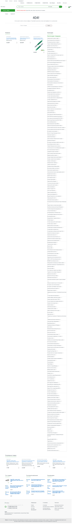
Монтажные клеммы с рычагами (53, 168)
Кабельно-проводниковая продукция (53, 425)
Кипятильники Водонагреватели (53, 395)
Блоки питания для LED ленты (52, 64)
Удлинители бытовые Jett (51, 234)
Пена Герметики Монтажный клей (53, 371)
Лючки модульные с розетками (52, 253)
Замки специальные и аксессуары (53, 310)
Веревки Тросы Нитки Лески (52, 45)
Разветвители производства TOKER (53, 101)
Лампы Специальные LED (51, 192)
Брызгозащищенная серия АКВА (53, 123)
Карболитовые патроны (51, 175)
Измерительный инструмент (52, 155)
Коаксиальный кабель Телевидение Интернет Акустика (55, 435)
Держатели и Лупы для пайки (52, 275)
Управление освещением (51, 404)
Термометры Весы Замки (51, 308)
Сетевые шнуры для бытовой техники (53, 221)
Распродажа (43, 10)
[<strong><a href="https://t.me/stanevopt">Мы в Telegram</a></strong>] (49, 3)
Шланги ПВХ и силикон (29, 10)
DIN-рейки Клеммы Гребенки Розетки (53, 328)
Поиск (49, 25)
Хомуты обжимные (50, 110)
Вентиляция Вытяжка (51, 216)
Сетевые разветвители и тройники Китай (54, 97)
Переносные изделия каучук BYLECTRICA (54, 125)
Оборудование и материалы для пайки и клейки (55, 262)
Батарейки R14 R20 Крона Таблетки (53, 88)
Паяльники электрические (52, 277)
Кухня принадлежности (36, 36)
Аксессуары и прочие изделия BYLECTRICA (54, 118)
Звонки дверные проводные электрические (55, 82)
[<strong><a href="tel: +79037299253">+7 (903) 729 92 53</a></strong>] (34, 3)
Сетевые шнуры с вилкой (51, 223)
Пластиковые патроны (51, 177)
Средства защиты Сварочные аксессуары (24, 37)
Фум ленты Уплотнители (51, 367)
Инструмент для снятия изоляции (53, 284)
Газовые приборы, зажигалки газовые (53, 297)
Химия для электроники (51, 273)
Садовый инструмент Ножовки (52, 151)
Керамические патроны (51, 173)
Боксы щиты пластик (51, 332)
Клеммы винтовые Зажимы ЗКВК (53, 166)
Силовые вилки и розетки (51, 251)
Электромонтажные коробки (52, 199)
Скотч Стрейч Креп (50, 378)
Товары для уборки (50, 51)
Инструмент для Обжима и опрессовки (54, 286)
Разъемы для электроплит (52, 255)
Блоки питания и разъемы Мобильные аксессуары (56, 60)
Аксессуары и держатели (51, 77)
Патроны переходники (51, 179)
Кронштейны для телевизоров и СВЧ (53, 384)
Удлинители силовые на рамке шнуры (53, 238)
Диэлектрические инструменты (53, 288)
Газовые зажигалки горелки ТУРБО (53, 299)
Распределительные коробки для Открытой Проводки (56, 201)
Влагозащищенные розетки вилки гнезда (54, 419)
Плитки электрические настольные (53, 399)
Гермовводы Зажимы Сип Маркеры (53, 325)
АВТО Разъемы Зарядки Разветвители (54, 62)
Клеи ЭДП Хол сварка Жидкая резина (53, 375)
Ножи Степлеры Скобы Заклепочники (53, 153)
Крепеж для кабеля (50, 427)
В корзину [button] (16, 43)
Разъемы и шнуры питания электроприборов (55, 66)
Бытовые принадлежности (52, 53)
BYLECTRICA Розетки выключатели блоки (54, 116)
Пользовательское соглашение (48, 506)
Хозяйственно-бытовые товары (53, 38)
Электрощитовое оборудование (53, 321)
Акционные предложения (21, 10)
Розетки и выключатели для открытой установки (55, 127)
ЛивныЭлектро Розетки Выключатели (54, 257)
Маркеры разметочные (51, 369)
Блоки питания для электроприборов (53, 73)
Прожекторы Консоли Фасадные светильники (55, 347)
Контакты (33, 506)
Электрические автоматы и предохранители (55, 443)
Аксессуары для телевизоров (52, 382)
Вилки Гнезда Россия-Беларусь (26, 459)
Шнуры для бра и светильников (52, 225)
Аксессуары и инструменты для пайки (54, 270)
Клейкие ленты (50, 373)
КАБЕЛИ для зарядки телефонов (53, 71)
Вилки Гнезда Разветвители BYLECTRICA (54, 120)
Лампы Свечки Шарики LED (52, 194)
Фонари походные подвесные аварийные (54, 358)
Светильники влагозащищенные (53, 343)
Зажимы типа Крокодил (51, 160)
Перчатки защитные (51, 56)
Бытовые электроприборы (52, 393)
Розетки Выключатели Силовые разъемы (54, 249)
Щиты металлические (51, 330)
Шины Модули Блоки (51, 323)
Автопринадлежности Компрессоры (53, 212)
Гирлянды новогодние (51, 349)
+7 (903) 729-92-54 (12, 508)
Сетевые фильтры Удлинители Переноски (54, 227)
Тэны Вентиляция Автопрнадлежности (54, 208)
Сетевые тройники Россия (52, 99)
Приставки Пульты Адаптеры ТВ (53, 386)
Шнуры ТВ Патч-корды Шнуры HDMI (53, 388)
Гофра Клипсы (49, 441)
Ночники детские (50, 338)
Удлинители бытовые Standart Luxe (53, 236)
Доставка (33, 508)
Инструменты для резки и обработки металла (55, 142)
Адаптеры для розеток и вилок (52, 103)
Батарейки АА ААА (50, 90)
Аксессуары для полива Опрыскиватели (54, 114)
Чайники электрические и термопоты (53, 401)
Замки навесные (50, 314)
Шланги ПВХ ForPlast (51, 112)
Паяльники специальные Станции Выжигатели (55, 264)
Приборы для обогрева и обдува (53, 397)
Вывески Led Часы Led (51, 354)
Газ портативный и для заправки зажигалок (54, 301)
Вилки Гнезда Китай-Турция (52, 417)
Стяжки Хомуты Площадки (52, 432)
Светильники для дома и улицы (52, 334)
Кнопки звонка (49, 84)
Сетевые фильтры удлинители (52, 229)
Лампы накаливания (51, 186)
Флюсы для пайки (50, 268)
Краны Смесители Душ (51, 107)
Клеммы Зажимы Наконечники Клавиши (54, 157)
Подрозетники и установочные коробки (54, 205)
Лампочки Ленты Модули (51, 181)
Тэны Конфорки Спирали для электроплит (54, 214)
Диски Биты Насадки (51, 140)
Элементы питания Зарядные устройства (54, 86)
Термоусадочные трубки (51, 244)
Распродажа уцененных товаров (53, 42)
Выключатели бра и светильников (53, 414)
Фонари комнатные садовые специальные (54, 352)
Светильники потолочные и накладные (54, 345)
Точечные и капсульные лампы (52, 183)
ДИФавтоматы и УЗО (51, 448)
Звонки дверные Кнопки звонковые (53, 79)
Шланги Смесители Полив (51, 105)
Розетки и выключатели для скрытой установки (55, 129)
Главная (32, 505)
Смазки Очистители (50, 380)
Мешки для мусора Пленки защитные (53, 47)
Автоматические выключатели (52, 450)
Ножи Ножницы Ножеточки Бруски (53, 40)
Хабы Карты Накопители (51, 69)
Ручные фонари (50, 362)
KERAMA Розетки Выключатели (52, 260)
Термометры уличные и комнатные (53, 319)
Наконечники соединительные (52, 170)
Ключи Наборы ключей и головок (53, 144)
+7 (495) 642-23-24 (12, 506)
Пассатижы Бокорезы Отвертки (52, 149)
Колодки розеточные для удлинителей (54, 423)
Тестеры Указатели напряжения (53, 295)
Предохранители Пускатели (52, 446)
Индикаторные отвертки (51, 290)
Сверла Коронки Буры (51, 136)
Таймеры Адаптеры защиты (52, 408)
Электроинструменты (51, 134)
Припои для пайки (50, 266)
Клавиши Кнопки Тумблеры (52, 162)
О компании (45, 505)
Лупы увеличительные (51, 360)
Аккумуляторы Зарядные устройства (53, 92)
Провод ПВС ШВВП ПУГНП (51, 439)
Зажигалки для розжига (51, 306)
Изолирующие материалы (51, 242)
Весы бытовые (8, 36)
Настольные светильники (51, 341)
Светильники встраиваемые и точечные (54, 336)
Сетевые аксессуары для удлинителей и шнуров (55, 412)
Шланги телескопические (37, 10)
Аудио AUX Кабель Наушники (52, 75)
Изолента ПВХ (49, 247)
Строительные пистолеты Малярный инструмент (56, 147)
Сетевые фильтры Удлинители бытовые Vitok (55, 231)
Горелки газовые (50, 304)
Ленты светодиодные (51, 190)
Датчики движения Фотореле (52, 406)
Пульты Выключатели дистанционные (54, 410)
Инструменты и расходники (52, 131)
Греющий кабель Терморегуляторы (53, 218)
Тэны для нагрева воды (51, 210)
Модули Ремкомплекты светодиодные (54, 196)
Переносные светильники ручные (53, 240)
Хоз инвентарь (50, 49)
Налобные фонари (50, 356)
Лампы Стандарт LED (51, 188)
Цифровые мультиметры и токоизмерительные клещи (56, 292)
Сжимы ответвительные (51, 164)
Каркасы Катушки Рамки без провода (53, 421)
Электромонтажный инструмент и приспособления (56, 279)
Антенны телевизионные (51, 391)
